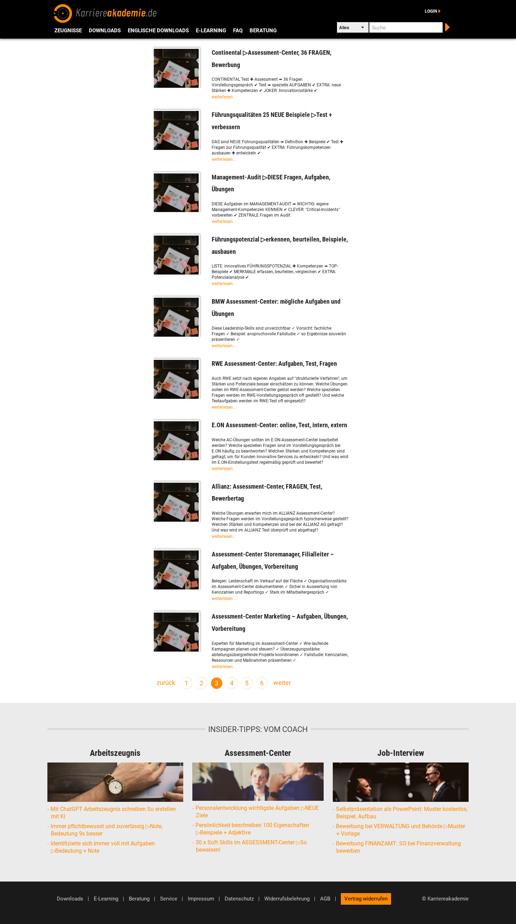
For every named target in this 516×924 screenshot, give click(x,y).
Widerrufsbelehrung (287, 899)
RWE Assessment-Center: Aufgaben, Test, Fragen (274, 363)
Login (431, 11)
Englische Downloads (158, 30)
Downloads (105, 30)
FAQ (238, 30)
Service (168, 899)
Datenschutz (239, 899)
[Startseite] (105, 12)
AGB (325, 899)
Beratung (263, 30)
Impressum (201, 899)
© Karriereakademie (445, 899)
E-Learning (211, 30)
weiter (282, 682)
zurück (166, 682)
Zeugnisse (68, 30)
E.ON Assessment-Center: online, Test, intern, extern (279, 425)
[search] (446, 26)
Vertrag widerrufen (366, 899)
